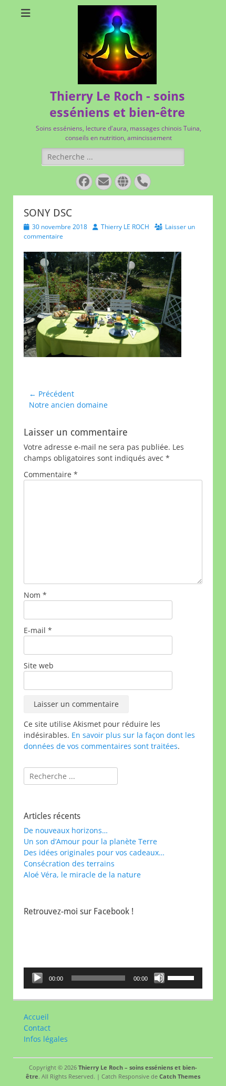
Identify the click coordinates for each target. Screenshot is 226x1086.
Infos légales (46, 1039)
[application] (113, 978)
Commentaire (51, 474)
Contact (37, 1028)
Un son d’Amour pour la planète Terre (90, 841)
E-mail (38, 630)
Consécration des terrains (69, 863)
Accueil (36, 1017)
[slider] (182, 976)
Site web (39, 665)
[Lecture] (37, 978)
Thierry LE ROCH (125, 226)
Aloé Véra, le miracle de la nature (82, 875)
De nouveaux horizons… (66, 830)
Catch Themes (179, 1076)
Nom (35, 595)
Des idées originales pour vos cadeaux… (94, 852)
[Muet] (159, 978)
